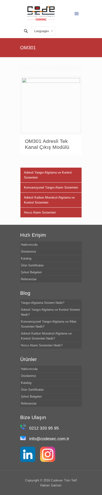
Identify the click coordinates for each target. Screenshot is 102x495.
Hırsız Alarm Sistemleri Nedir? (41, 345)
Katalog (26, 258)
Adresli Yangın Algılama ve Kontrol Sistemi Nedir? (50, 312)
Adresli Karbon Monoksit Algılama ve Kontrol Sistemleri (49, 200)
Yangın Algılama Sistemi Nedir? (42, 303)
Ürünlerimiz (28, 251)
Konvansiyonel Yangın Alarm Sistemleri (51, 187)
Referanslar (29, 279)
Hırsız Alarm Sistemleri (40, 212)
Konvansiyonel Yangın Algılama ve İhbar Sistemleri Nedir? (48, 324)
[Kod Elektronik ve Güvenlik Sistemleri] (41, 13)
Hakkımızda (29, 244)
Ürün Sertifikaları (32, 265)
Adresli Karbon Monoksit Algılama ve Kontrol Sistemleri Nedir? (46, 336)
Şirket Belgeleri (31, 272)
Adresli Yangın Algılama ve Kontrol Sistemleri (48, 175)
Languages (41, 31)
